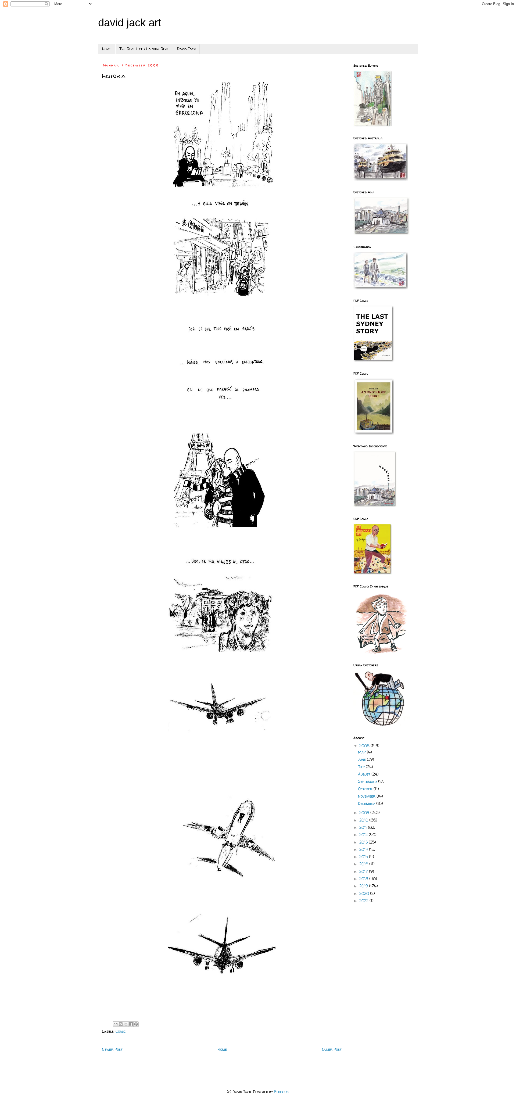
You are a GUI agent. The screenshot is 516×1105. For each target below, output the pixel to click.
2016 (364, 863)
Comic (121, 1031)
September (368, 781)
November (367, 796)
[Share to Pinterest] (136, 1024)
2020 (364, 893)
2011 (363, 827)
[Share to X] (125, 1024)
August (364, 774)
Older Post (332, 1049)
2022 (364, 900)
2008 (365, 745)
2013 (364, 842)
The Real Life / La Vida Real (144, 48)
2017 (364, 871)
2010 (364, 820)
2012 (364, 834)
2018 (364, 878)
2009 (364, 812)
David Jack (186, 48)
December (367, 803)
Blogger (281, 1091)
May (362, 752)
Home (106, 48)
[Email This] (115, 1024)
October (366, 788)
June (362, 759)
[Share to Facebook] (131, 1024)
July (362, 766)
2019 (364, 885)
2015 (364, 856)
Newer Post (112, 1049)
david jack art (129, 22)
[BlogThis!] (120, 1024)
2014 (364, 849)
